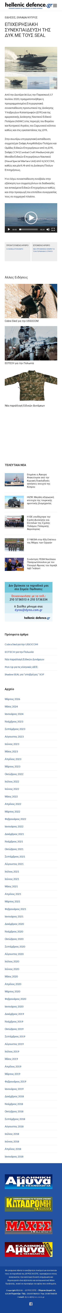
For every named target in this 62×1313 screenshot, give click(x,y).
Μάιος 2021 (11, 886)
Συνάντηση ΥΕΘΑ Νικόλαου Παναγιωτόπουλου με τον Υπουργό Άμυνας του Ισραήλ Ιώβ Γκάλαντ (42, 564)
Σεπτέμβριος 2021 (15, 856)
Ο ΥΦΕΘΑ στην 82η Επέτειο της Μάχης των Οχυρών (41, 541)
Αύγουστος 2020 (14, 953)
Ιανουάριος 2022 (14, 826)
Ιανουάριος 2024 (14, 713)
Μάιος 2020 (11, 976)
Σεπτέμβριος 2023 (15, 728)
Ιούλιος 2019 (12, 1051)
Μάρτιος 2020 (12, 991)
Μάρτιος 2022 (12, 811)
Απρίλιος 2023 (13, 758)
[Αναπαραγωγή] (8, 229)
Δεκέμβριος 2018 (14, 1096)
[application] (31, 218)
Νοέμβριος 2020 (14, 931)
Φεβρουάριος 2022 (15, 818)
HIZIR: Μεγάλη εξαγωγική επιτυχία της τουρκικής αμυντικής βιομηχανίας (40, 500)
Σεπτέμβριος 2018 (15, 1118)
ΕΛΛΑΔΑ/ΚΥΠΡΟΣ (27, 17)
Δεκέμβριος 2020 (14, 923)
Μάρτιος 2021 (12, 901)
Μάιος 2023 (11, 751)
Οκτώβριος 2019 (14, 1028)
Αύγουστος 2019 (14, 1043)
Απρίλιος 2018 (13, 1148)
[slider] (28, 229)
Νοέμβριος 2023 (14, 721)
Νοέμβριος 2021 (14, 841)
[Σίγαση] (48, 229)
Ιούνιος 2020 (12, 968)
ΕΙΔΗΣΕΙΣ (10, 17)
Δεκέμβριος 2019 (14, 1013)
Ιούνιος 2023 (12, 743)
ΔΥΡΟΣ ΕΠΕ (30, 1290)
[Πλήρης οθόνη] (53, 229)
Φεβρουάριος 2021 (15, 908)
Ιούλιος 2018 (12, 1133)
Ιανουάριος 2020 (14, 1006)
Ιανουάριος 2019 (14, 1088)
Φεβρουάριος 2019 (15, 1081)
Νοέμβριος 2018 (14, 1103)
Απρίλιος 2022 (13, 803)
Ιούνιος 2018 (12, 1141)
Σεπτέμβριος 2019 (15, 1036)
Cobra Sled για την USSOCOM (21, 644)
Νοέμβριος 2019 (14, 1021)
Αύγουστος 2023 (14, 736)
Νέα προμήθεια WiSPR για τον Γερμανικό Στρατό (44, 250)
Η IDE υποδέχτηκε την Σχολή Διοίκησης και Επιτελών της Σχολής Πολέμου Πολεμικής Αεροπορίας (38, 523)
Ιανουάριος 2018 (14, 1156)
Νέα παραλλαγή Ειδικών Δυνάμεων (24, 659)
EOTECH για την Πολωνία (19, 651)
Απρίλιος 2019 (13, 1066)
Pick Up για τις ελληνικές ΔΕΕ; (21, 666)
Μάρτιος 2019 (12, 1073)
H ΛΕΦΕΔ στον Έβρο (14, 249)
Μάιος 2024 (11, 706)
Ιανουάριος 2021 (14, 916)
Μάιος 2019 (11, 1058)
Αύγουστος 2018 (14, 1126)
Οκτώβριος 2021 (14, 848)
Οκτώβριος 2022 (14, 773)
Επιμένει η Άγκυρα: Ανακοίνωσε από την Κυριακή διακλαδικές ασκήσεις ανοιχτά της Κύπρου (38, 480)
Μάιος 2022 (11, 796)
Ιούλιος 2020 (12, 961)
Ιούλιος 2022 (12, 781)
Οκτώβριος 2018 (14, 1111)
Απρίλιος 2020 (13, 983)
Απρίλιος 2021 (13, 893)
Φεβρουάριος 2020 (15, 998)
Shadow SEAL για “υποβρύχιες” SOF (24, 674)
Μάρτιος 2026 (12, 698)
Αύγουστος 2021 (14, 863)
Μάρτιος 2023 (12, 766)
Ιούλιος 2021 (12, 871)
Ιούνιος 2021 (12, 878)
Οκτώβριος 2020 (14, 938)
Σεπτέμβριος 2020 (15, 946)
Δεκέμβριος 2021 (14, 833)
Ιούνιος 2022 (12, 788)
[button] (31, 218)
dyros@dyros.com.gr (35, 1297)
